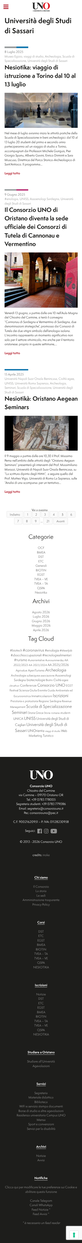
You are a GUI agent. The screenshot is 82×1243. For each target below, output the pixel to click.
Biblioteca (41, 1102)
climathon (14, 685)
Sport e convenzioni (41, 1124)
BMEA (41, 552)
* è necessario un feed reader (41, 1223)
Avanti (60, 521)
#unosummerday (54, 660)
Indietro (15, 514)
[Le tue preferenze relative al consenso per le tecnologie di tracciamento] (74, 1235)
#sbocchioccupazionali (26, 655)
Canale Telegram (41, 1200)
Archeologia (55, 670)
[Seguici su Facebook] (39, 830)
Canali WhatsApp (41, 1205)
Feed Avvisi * (41, 1214)
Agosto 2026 (41, 612)
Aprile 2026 (41, 630)
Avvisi (41, 1160)
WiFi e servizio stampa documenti (41, 1106)
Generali (10, 47)
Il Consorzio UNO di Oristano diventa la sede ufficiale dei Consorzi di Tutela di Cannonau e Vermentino (36, 226)
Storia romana (52, 713)
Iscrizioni (60, 695)
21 (47, 521)
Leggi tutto (12, 173)
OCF (41, 547)
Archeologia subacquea (25, 675)
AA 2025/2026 (58, 665)
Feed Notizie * (41, 1209)
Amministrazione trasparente (41, 900)
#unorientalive (36, 660)
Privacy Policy (41, 904)
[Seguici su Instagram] (46, 830)
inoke (46, 855)
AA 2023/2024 (38, 665)
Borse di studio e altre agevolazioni (41, 1111)
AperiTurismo (36, 670)
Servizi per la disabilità (41, 1128)
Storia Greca (35, 713)
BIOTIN (41, 570)
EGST (41, 574)
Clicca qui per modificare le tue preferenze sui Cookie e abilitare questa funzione (41, 1189)
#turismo (20, 659)
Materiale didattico (41, 1097)
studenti (65, 713)
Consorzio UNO (51, 685)
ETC (41, 561)
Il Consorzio (41, 886)
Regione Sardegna (50, 701)
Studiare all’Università (41, 1061)
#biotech (16, 650)
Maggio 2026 (41, 625)
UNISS (30, 718)
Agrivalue (21, 670)
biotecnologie (36, 680)
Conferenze (28, 685)
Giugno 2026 (41, 621)
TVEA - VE (22, 190)
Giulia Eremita (38, 690)
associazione (47, 675)
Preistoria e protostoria (24, 701)
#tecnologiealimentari (57, 655)
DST (41, 556)
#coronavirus (33, 650)
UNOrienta (36, 730)
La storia (41, 891)
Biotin (49, 680)
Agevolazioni (41, 1066)
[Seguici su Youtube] (53, 830)
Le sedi (41, 895)
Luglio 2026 (41, 616)
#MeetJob (66, 650)
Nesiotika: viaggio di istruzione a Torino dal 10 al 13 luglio (40, 75)
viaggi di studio (52, 731)
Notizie (41, 994)
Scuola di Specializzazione (49, 706)
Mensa (41, 1119)
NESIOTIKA (41, 967)
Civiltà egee (61, 680)
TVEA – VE (41, 579)
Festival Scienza (19, 690)
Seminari (19, 712)
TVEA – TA (41, 583)
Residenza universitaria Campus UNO (41, 1115)
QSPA (41, 588)
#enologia (52, 650)
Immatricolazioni (41, 696)
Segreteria (41, 1093)
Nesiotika (22, 47)
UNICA (18, 718)
